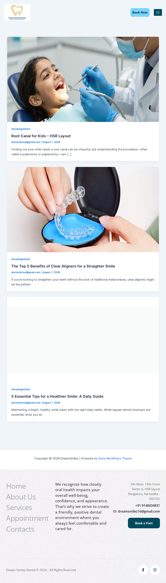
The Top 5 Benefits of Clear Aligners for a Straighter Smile (63, 266)
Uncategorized (20, 128)
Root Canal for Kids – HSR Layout (41, 136)
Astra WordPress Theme (115, 458)
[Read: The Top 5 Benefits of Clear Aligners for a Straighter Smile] (83, 209)
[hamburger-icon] (158, 12)
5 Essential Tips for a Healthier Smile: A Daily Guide (57, 396)
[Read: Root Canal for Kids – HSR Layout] (83, 79)
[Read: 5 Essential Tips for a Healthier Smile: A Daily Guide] (83, 339)
